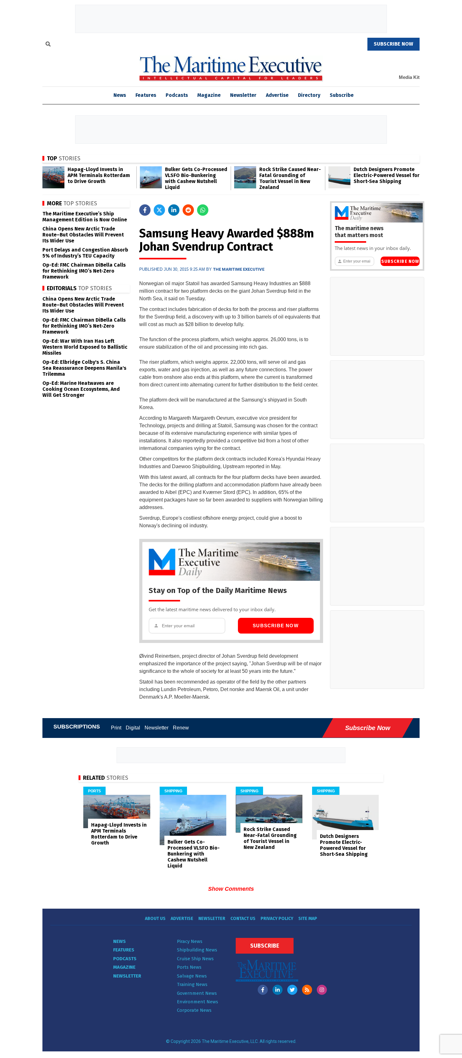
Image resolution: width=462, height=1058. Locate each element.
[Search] (48, 45)
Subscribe (342, 95)
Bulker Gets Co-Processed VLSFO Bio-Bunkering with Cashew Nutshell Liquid (196, 178)
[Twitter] (292, 990)
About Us (155, 918)
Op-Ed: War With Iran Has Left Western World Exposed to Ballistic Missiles (84, 347)
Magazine (209, 95)
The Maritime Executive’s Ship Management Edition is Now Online (84, 217)
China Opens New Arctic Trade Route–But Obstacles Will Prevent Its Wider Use (83, 235)
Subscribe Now (276, 625)
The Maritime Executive (238, 269)
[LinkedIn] (277, 990)
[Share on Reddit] (188, 210)
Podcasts (177, 95)
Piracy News (189, 941)
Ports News (189, 967)
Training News (192, 984)
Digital (133, 727)
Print (116, 727)
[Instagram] (322, 990)
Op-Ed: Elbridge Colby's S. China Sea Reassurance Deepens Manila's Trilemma (84, 368)
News (119, 941)
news (119, 95)
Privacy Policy (277, 918)
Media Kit (409, 77)
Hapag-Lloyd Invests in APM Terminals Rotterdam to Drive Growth (99, 175)
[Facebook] (263, 990)
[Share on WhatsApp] (202, 210)
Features (145, 95)
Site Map (307, 918)
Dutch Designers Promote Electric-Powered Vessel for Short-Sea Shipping (387, 175)
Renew (181, 727)
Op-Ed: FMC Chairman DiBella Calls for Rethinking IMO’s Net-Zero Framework (84, 271)
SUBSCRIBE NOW (393, 44)
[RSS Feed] (307, 990)
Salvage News (192, 976)
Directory (309, 95)
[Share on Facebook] (145, 210)
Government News (197, 993)
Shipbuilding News (197, 950)
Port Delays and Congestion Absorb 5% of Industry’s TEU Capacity (85, 253)
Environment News (197, 1002)
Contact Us (243, 918)
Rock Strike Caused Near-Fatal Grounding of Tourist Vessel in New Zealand (290, 178)
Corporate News (194, 1010)
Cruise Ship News (195, 958)
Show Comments (231, 889)
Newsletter (243, 95)
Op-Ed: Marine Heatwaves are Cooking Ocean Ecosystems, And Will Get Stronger (81, 389)
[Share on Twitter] (159, 210)
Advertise (277, 95)
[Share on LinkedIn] (173, 210)
